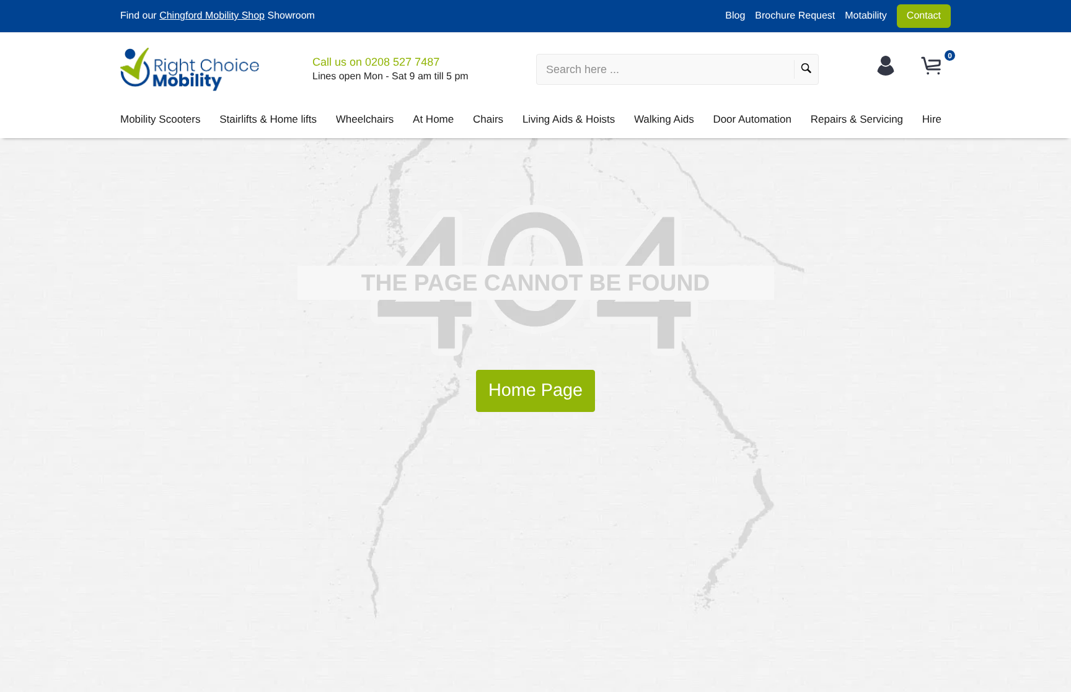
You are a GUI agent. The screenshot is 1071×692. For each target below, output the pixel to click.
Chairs (488, 119)
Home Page (535, 390)
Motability (866, 16)
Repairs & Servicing (857, 119)
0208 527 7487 (402, 62)
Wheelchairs (365, 119)
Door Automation (752, 119)
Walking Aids (664, 119)
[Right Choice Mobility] (189, 69)
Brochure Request (795, 16)
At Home (433, 119)
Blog (735, 16)
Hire (931, 119)
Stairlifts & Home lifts (268, 119)
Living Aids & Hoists (568, 119)
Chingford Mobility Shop (212, 16)
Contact (924, 16)
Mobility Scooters (160, 119)
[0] (933, 66)
